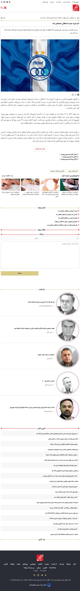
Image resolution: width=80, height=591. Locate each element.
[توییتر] (2, 2)
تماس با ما (58, 2)
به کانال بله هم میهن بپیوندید (70, 157)
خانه (78, 18)
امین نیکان (49, 332)
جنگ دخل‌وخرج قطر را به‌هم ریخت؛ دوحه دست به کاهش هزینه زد (60, 476)
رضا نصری (49, 359)
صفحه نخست (66, 2)
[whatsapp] (73, 94)
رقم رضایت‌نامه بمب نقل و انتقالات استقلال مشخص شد (62, 225)
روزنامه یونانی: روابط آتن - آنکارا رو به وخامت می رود (63, 508)
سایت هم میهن (41, 580)
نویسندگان (45, 2)
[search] (2, 8)
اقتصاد (40, 564)
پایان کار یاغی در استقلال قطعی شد (67, 218)
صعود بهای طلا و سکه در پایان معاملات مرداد (66, 492)
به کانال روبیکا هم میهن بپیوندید (69, 159)
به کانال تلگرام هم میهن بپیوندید (69, 154)
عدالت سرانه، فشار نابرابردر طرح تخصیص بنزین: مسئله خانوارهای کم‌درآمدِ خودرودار (32, 407)
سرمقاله (68, 564)
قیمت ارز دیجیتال (40, 149)
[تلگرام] (7, 2)
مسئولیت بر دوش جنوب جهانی (46, 355)
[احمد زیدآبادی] (67, 383)
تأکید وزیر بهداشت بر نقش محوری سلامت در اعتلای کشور (63, 439)
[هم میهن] (76, 8)
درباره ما (52, 2)
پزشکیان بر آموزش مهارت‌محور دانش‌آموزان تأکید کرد (65, 471)
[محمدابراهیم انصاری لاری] (67, 303)
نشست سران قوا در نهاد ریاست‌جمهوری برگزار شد (65, 524)
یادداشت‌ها (52, 568)
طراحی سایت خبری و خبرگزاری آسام (37, 585)
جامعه (19, 564)
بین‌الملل (25, 564)
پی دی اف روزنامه (29, 568)
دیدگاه (19, 273)
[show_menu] (5, 8)
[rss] (10, 2)
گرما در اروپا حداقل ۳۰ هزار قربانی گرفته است (65, 497)
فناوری (45, 568)
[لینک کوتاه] (4, 18)
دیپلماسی (33, 564)
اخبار (74, 564)
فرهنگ (12, 564)
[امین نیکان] (67, 330)
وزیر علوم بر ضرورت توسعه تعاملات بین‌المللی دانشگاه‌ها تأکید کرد (61, 513)
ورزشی (72, 18)
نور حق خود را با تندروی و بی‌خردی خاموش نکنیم (41, 302)
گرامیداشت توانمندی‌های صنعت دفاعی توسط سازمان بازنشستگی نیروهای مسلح (57, 503)
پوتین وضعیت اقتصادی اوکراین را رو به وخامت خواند (63, 444)
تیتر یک (61, 564)
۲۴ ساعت (54, 564)
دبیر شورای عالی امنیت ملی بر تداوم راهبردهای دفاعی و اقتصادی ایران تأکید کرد (56, 434)
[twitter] (75, 94)
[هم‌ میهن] (40, 558)
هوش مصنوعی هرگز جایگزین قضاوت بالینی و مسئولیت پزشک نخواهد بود (34, 328)
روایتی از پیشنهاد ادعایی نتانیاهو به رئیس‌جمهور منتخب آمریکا (61, 455)
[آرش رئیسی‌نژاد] (67, 409)
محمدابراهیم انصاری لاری (45, 306)
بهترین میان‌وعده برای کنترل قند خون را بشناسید (64, 487)
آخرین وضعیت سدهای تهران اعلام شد (67, 529)
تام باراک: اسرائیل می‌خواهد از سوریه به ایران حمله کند (63, 518)
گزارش (6, 564)
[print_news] (2, 18)
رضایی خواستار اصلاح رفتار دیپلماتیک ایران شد (65, 465)
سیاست (46, 564)
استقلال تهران (72, 171)
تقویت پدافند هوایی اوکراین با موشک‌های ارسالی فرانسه (63, 481)
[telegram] (78, 94)
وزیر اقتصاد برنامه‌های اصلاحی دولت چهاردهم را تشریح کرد (63, 450)
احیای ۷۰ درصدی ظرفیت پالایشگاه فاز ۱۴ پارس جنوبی (64, 534)
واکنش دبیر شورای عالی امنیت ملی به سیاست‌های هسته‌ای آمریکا (61, 460)
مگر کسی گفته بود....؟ (48, 381)
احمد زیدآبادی (48, 385)
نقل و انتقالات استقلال (56, 171)
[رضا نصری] (67, 356)
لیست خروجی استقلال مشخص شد (67, 211)
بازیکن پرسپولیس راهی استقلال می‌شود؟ (66, 221)
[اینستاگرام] (4, 2)
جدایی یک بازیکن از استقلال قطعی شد (66, 214)
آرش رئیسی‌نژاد (48, 411)
